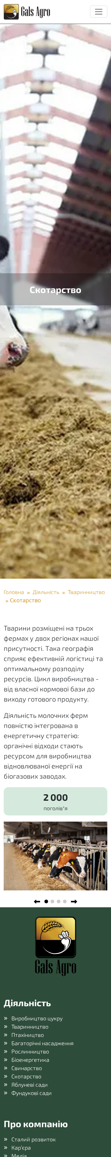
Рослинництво (30, 1051)
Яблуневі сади (29, 1084)
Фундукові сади (31, 1092)
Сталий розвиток (33, 1139)
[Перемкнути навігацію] (98, 12)
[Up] (99, 1145)
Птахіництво (27, 1034)
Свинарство (26, 1068)
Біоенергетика (30, 1059)
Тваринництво (86, 591)
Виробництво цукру (37, 1018)
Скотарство (26, 1076)
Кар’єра (21, 1147)
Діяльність (45, 591)
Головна (14, 591)
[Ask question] (99, 1125)
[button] (46, 901)
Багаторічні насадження (42, 1043)
